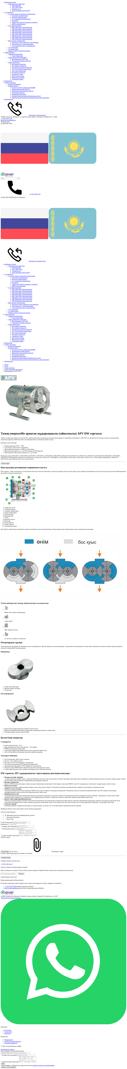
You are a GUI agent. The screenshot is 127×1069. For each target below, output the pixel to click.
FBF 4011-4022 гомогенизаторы (22, 29)
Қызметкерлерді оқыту (19, 94)
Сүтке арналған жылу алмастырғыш (23, 46)
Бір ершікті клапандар (19, 64)
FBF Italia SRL (16, 5)
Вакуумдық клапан (18, 76)
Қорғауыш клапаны (18, 77)
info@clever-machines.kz (8, 120)
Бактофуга (15, 20)
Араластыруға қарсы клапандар (22, 67)
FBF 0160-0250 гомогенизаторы (22, 39)
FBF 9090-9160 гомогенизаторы (22, 37)
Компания (4, 824)
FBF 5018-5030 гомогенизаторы (22, 31)
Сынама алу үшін (17, 74)
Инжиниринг (8, 1040)
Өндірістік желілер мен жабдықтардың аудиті (26, 96)
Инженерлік (8, 81)
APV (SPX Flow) (17, 7)
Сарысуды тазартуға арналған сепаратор (25, 22)
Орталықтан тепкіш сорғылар (21, 61)
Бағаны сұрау (5, 463)
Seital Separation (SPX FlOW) (21, 10)
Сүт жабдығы (8, 12)
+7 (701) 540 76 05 (6, 118)
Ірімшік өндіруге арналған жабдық (19, 51)
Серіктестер (8, 1032)
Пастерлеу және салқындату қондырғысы (25, 42)
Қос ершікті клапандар (19, 66)
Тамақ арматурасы (14, 62)
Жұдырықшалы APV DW (20, 59)
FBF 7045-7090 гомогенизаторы (22, 34)
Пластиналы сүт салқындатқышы (22, 44)
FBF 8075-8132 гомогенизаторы (22, 36)
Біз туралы (7, 1030)
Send (2, 1063)
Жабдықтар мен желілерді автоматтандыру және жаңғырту (30, 97)
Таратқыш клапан (17, 79)
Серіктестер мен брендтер (16, 4)
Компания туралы (10, 2)
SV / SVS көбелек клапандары (21, 69)
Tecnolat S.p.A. (16, 9)
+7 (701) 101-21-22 (6, 864)
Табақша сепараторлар (15, 54)
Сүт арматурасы (13, 49)
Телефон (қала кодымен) (9, 826)
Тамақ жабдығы (9, 52)
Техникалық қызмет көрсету (21, 89)
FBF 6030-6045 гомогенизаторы (22, 32)
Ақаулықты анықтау (18, 92)
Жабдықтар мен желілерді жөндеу (22, 91)
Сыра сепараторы (17, 56)
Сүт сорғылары (13, 47)
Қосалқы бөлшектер (14, 84)
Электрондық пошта (8, 829)
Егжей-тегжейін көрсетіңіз (10, 835)
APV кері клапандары (19, 71)
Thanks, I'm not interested (8, 1067)
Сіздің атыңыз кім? (7, 822)
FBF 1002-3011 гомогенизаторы (22, 27)
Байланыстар (8, 99)
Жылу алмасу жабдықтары (16, 41)
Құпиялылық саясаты (7, 1049)
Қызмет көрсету (13, 86)
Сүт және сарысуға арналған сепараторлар (21, 14)
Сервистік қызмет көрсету (12, 1041)
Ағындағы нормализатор (20, 15)
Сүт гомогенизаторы (14, 25)
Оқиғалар (7, 1033)
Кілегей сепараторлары (19, 17)
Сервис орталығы (10, 82)
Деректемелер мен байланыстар (11, 898)
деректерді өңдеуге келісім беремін (43, 1065)
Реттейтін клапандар (18, 72)
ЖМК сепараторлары (18, 24)
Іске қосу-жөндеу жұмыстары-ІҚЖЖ (23, 87)
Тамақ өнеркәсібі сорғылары (17, 57)
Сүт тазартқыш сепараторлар (21, 19)
